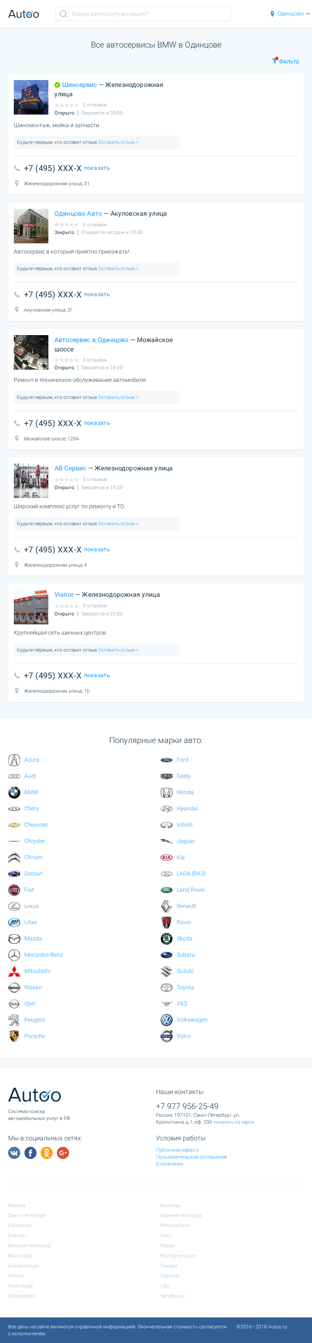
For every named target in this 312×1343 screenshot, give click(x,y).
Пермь (167, 1245)
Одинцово (290, 13)
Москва (16, 1205)
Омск (166, 1235)
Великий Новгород (29, 1245)
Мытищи (170, 1205)
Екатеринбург (23, 1266)
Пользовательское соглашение (191, 1157)
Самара (168, 1266)
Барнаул (17, 1235)
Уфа (164, 1286)
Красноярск (21, 1296)
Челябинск (172, 1296)
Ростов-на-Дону (178, 1256)
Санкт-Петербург (27, 1215)
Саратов (169, 1275)
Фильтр (289, 61)
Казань (16, 1275)
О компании (169, 1164)
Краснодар (20, 1286)
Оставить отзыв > (118, 142)
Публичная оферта (177, 1150)
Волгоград (20, 1256)
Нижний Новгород (181, 1215)
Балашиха (19, 1225)
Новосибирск (175, 1225)
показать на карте (233, 1122)
